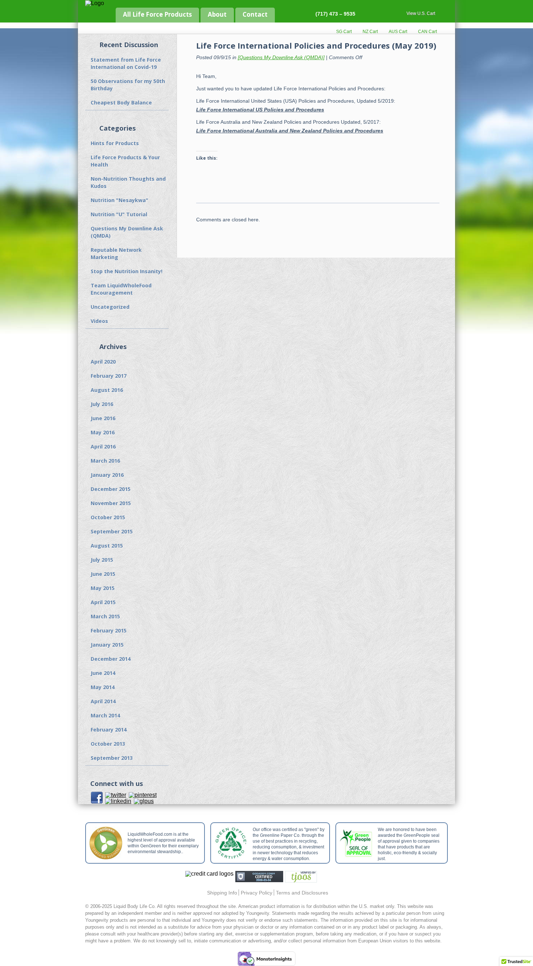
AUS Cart (398, 31)
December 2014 (111, 658)
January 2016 (107, 474)
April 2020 (103, 361)
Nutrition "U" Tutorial (119, 214)
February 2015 (109, 630)
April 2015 (103, 602)
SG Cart (344, 31)
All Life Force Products (157, 14)
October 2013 (108, 743)
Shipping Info (222, 893)
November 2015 (111, 503)
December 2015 (111, 489)
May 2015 (103, 588)
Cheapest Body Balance (121, 102)
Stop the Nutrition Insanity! (126, 271)
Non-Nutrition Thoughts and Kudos (128, 182)
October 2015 (108, 517)
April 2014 (103, 701)
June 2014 (103, 673)
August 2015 (107, 545)
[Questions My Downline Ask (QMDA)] (281, 57)
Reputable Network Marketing (116, 253)
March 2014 (105, 715)
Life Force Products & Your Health (125, 161)
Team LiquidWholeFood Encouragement (121, 289)
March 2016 (105, 460)
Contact (255, 14)
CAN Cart (427, 31)
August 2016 (107, 389)
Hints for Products (115, 143)
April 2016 (103, 446)
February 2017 (109, 375)
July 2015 (102, 559)
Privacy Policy (256, 893)
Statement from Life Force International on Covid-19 (126, 63)
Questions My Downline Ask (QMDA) (127, 232)
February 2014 (109, 729)
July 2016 (102, 404)
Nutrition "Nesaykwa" (119, 200)
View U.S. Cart (420, 13)
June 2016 (103, 418)
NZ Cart (370, 31)
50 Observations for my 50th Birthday (128, 85)
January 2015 (107, 644)
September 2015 (112, 531)
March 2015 (105, 616)
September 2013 (112, 757)
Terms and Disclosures (302, 893)
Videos (99, 321)
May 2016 (103, 432)
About (217, 14)
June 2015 (103, 573)
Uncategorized (110, 306)
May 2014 (103, 687)
